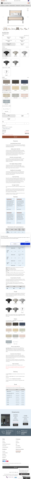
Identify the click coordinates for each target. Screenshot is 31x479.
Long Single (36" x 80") (22, 38)
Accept (25, 243)
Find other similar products (6, 128)
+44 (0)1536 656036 (25, 421)
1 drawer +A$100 (22, 116)
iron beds (20, 314)
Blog (16, 444)
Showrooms (17, 442)
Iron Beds (3, 451)
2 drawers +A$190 (8, 119)
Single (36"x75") (9, 38)
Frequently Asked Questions (6, 444)
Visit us (15, 424)
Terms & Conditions (5, 447)
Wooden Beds (4, 455)
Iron (17, 472)
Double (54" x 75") (22, 41)
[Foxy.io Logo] (9, 477)
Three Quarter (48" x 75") (9, 41)
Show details (27, 241)
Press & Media (18, 445)
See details (27, 130)
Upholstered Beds (5, 452)
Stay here (24, 476)
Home (10, 472)
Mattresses (4, 457)
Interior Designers (18, 447)
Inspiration (4, 442)
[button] (27, 17)
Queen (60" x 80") (9, 44)
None (9, 115)
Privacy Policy (4, 445)
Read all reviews (18, 452)
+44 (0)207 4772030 (15, 420)
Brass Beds (4, 454)
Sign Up (15, 467)
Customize (14, 243)
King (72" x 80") (22, 44)
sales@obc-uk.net (20, 365)
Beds (15, 472)
